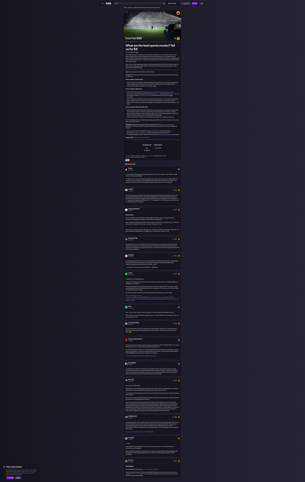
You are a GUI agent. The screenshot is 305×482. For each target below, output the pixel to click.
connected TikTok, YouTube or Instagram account (160, 92)
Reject (18, 478)
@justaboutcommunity (172, 94)
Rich (132, 52)
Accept (9, 478)
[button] (152, 176)
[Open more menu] (178, 3)
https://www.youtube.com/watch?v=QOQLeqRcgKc (140, 432)
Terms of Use (165, 124)
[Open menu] (102, 3)
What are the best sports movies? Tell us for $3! (147, 7)
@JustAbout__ (155, 94)
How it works (172, 3)
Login (201, 3)
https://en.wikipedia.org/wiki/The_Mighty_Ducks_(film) (141, 356)
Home (125, 7)
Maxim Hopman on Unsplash (141, 137)
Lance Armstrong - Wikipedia (151, 469)
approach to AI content (165, 134)
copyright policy (155, 131)
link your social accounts (141, 133)
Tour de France (135, 474)
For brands (186, 3)
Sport (130, 7)
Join (195, 3)
